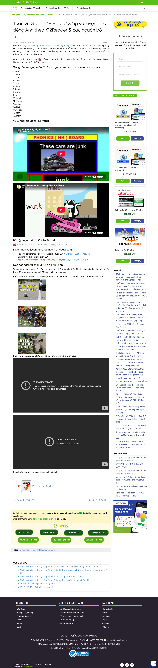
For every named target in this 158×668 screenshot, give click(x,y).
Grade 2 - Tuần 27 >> (99, 500)
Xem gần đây (108, 609)
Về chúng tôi (21, 609)
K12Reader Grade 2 (46, 550)
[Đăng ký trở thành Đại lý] (130, 24)
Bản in (49, 486)
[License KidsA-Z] (130, 155)
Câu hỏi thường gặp (67, 620)
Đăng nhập (17, 2)
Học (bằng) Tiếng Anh (31, 8)
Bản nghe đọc (37, 486)
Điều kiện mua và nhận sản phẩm (72, 613)
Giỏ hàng (106, 623)
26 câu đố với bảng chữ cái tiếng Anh (37, 583)
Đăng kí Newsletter (67, 623)
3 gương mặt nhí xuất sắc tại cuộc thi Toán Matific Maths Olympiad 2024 (130, 435)
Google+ (132, 665)
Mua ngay (137, 138)
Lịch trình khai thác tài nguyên (71, 609)
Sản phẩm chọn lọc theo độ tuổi (71, 616)
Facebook (122, 665)
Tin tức (19, 623)
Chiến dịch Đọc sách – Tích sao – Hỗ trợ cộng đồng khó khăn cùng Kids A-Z (130, 388)
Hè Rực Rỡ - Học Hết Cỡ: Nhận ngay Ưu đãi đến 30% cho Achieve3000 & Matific (131, 296)
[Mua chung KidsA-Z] (130, 110)
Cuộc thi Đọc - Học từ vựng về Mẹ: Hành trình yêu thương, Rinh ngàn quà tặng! (130, 409)
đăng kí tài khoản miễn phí (44, 519)
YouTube (127, 665)
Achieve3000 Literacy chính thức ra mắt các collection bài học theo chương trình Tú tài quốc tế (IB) (131, 372)
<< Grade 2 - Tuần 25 (24, 500)
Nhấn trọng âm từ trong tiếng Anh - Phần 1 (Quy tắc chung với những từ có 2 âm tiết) (59, 566)
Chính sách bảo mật (24, 616)
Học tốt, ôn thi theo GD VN (57, 8)
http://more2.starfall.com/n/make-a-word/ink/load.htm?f (43, 244)
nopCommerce (27, 667)
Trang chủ (15, 15)
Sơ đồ (19, 627)
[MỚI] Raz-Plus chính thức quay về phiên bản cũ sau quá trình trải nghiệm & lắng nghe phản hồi (130, 277)
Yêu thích (106, 627)
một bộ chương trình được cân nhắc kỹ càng (46, 45)
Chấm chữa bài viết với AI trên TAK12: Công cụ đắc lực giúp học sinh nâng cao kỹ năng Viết (130, 362)
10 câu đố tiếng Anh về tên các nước (37, 587)
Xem (122, 138)
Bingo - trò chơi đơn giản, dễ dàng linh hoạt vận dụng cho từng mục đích (130, 480)
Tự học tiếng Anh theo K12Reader (39, 15)
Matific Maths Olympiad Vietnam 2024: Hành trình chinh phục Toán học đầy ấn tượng (130, 444)
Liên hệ (36, 2)
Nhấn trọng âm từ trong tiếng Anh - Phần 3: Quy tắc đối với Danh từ (51, 576)
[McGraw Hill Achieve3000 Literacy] (130, 197)
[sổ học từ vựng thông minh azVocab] (130, 516)
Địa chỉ (105, 620)
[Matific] (130, 237)
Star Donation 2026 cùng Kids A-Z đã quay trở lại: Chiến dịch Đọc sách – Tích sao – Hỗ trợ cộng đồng (131, 318)
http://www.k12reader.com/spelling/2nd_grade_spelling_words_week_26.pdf (53, 260)
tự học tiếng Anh (27, 550)
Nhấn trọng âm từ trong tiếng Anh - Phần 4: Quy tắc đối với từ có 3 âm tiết (55, 580)
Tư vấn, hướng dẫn (83, 8)
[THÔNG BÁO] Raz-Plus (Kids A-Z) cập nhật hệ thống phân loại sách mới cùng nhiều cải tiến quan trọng (131, 286)
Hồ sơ (105, 613)
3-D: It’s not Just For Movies (77, 254)
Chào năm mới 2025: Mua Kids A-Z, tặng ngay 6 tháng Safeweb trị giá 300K (131, 419)
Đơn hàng (106, 616)
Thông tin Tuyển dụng (25, 613)
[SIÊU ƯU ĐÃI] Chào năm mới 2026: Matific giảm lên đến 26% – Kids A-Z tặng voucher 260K (131, 346)
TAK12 (79, 513)
